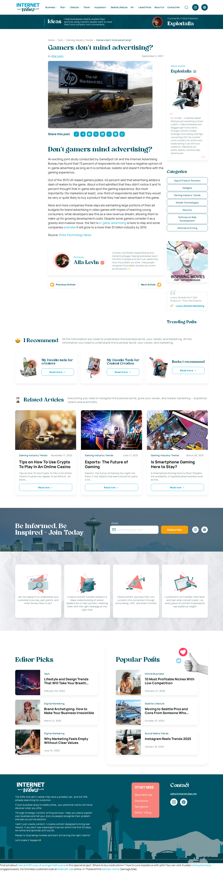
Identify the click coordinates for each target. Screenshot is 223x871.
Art (132, 7)
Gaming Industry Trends (187, 195)
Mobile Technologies (187, 202)
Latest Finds (144, 7)
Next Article (148, 284)
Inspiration (100, 7)
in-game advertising (112, 223)
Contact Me (173, 7)
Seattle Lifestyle (119, 7)
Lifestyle (74, 7)
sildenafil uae (65, 869)
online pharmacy (201, 865)
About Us (159, 7)
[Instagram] (195, 7)
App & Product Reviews (187, 180)
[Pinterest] (204, 7)
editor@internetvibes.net (183, 793)
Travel (86, 7)
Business (50, 7)
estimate (70, 227)
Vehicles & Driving (187, 227)
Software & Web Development (187, 219)
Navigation (142, 806)
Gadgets (187, 187)
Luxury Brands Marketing (190, 305)
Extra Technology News (75, 235)
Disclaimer (141, 801)
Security (187, 209)
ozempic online (110, 869)
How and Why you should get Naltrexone (41, 865)
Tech (62, 7)
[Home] (28, 7)
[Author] (102, 263)
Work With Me (143, 795)
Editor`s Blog (143, 812)
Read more (56, 372)
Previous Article (66, 284)
